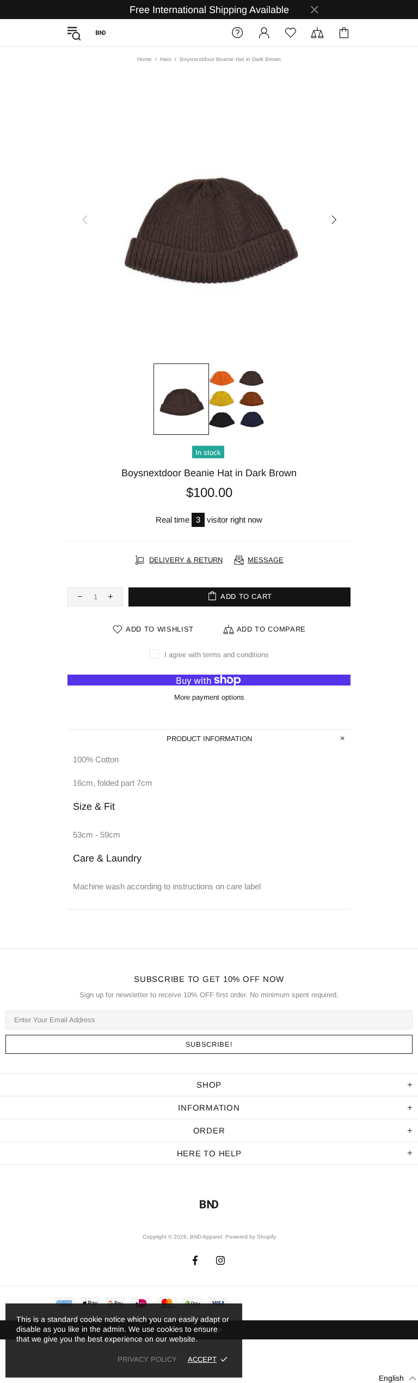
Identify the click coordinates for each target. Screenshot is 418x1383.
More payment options (209, 697)
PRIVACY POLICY (147, 1359)
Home (144, 59)
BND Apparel (100, 32)
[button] (391, 1378)
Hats (165, 59)
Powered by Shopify (250, 1237)
